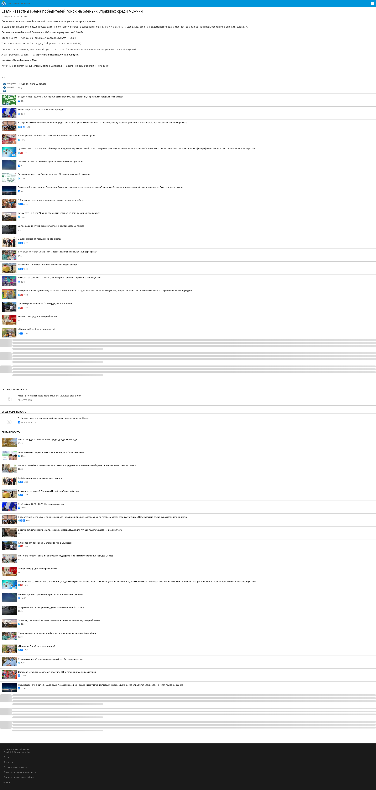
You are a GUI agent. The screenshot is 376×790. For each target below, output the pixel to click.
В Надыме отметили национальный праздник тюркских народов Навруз (53, 418)
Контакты (8, 762)
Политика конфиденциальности (20, 772)
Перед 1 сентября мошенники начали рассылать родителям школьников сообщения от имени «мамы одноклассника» (77, 465)
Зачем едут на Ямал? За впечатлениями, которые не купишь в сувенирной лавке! (59, 213)
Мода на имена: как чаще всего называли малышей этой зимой (49, 396)
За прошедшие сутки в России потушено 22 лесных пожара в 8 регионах (54, 174)
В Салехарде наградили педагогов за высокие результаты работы (51, 200)
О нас (6, 757)
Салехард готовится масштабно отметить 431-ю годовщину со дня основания (57, 672)
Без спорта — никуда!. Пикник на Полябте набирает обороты (48, 264)
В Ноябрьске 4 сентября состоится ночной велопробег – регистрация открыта (56, 135)
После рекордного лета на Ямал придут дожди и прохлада (47, 439)
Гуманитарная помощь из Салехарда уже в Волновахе (45, 303)
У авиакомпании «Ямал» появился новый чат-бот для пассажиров (51, 659)
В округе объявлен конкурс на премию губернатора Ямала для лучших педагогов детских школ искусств (70, 530)
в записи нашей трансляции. (61, 54)
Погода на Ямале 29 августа (32, 84)
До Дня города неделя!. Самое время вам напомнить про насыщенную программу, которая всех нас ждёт (70, 97)
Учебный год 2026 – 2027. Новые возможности (41, 109)
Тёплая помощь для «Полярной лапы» (37, 316)
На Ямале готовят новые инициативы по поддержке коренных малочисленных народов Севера (65, 556)
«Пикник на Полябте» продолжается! (36, 329)
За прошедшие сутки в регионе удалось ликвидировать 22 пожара (51, 226)
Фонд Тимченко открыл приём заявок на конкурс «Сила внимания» (51, 452)
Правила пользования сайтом (19, 777)
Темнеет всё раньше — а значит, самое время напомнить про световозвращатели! (59, 277)
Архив (7, 782)
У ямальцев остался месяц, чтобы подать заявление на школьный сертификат (57, 252)
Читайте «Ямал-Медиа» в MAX (19, 60)
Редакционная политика (16, 767)
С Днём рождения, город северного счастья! (40, 239)
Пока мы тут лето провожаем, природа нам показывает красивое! (50, 161)
